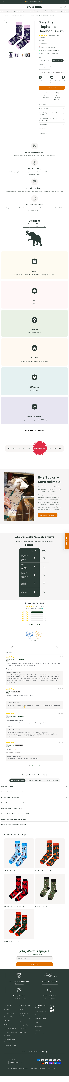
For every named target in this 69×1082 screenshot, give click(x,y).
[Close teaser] (64, 549)
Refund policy (33, 1068)
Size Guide (23, 1032)
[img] (10, 657)
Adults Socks (40, 906)
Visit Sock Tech (19, 983)
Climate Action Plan (10, 1045)
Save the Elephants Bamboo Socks (42, 15)
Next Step (34, 964)
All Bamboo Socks (11, 871)
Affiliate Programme (10, 1032)
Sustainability (8, 1017)
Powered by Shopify (23, 1068)
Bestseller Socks (10, 942)
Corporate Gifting (40, 1018)
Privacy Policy (24, 1025)
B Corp (6, 1024)
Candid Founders (9, 1036)
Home (6, 15)
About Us (7, 1009)
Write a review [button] (34, 624)
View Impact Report (19, 998)
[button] (3, 6)
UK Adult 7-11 (57, 60)
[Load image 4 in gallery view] (27, 55)
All (28, 15)
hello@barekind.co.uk (34, 1051)
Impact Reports (9, 1013)
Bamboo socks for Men (13, 906)
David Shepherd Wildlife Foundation (34, 227)
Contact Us (23, 1028)
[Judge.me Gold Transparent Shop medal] (38, 634)
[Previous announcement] (3, 2)
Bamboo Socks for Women (45, 871)
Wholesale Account (41, 1015)
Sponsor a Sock (40, 1034)
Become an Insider (10, 1028)
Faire (36, 1022)
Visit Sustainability (50, 998)
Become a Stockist (40, 1011)
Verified (33, 640)
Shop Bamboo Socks (17, 15)
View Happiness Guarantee (49, 983)
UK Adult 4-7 (44, 60)
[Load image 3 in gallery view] (22, 55)
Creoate (37, 1030)
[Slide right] (32, 55)
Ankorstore (38, 1026)
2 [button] (32, 766)
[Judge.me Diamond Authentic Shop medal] (29, 634)
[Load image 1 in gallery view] (10, 55)
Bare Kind (15, 1068)
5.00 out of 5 (39, 606)
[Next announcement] (66, 2)
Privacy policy (42, 1068)
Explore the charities (47, 515)
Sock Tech (7, 1020)
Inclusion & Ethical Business (10, 1040)
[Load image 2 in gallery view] (16, 55)
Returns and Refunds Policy (26, 1020)
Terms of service (51, 1068)
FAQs (21, 1009)
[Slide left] (6, 55)
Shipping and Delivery (24, 1014)
